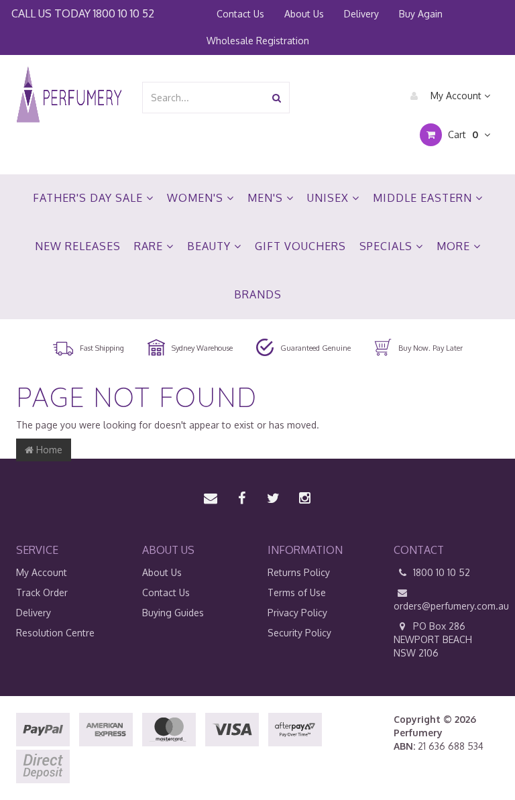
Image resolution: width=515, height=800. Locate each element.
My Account (456, 95)
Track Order (42, 592)
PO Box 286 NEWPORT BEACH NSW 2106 (433, 639)
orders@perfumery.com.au (447, 606)
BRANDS (258, 294)
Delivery (361, 13)
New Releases (78, 246)
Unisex (329, 198)
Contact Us (240, 13)
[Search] (276, 97)
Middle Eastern (424, 198)
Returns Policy (299, 572)
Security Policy (299, 632)
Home (48, 449)
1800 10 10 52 (123, 13)
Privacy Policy (297, 612)
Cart (461, 134)
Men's (266, 198)
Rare (150, 246)
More (455, 246)
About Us (304, 13)
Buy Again (421, 13)
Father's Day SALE (89, 198)
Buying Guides (173, 612)
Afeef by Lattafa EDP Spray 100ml (101, 747)
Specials (387, 246)
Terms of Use (297, 592)
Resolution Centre (55, 632)
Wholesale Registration (258, 40)
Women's (197, 198)
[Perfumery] (69, 96)
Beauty (210, 246)
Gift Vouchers (300, 246)
